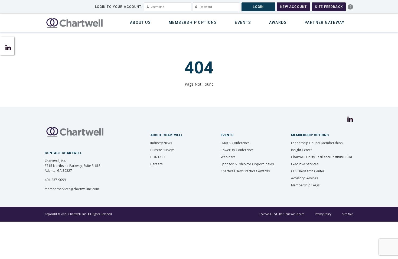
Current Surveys (162, 150)
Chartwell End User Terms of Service (281, 214)
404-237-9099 (55, 179)
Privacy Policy (323, 214)
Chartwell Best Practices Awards (245, 171)
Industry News (161, 143)
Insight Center (301, 150)
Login (258, 7)
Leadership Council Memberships (316, 143)
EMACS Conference (235, 143)
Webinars (228, 157)
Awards (278, 22)
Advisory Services (304, 178)
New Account (293, 7)
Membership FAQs (305, 185)
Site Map (347, 214)
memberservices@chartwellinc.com (72, 189)
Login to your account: (119, 7)
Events (243, 22)
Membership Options (193, 22)
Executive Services (304, 164)
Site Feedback (329, 7)
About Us (140, 22)
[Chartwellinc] (74, 23)
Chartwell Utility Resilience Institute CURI (321, 157)
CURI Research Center (307, 171)
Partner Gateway (324, 22)
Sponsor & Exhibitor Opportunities (247, 164)
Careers (156, 164)
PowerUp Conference (237, 150)
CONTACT (158, 157)
